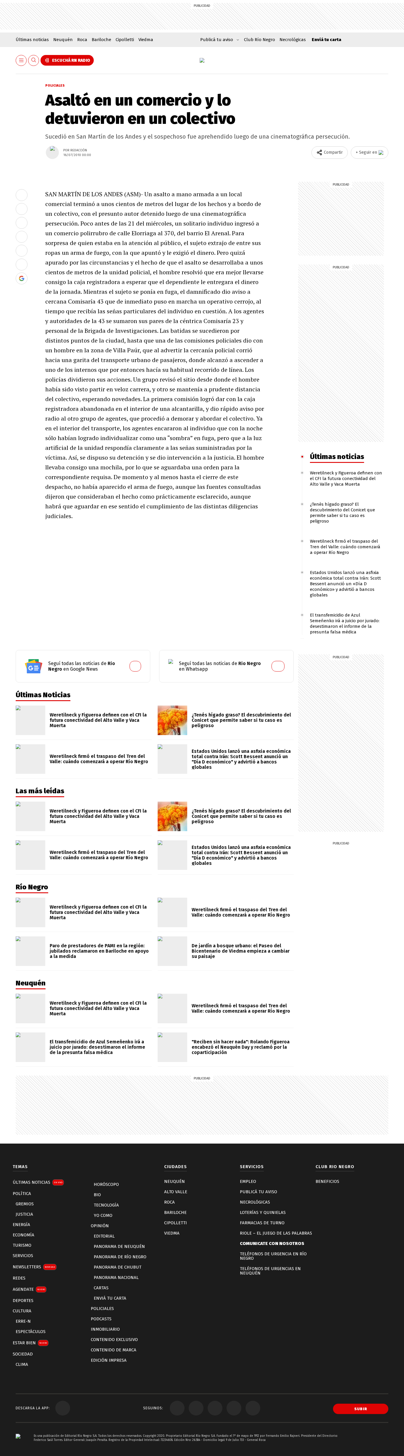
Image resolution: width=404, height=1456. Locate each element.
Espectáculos (31, 1331)
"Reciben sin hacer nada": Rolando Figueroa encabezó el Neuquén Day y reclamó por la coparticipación (241, 1047)
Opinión (100, 1225)
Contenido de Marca (113, 1350)
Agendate (29, 1289)
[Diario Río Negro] (202, 60)
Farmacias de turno (262, 1222)
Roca (82, 39)
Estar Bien (30, 1342)
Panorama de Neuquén (119, 1246)
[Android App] (62, 1408)
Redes (19, 1278)
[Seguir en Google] (22, 278)
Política (22, 1193)
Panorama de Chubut (117, 1267)
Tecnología (106, 1205)
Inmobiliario (105, 1329)
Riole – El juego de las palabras (276, 1233)
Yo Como (103, 1215)
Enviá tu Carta (110, 1298)
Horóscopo (106, 1184)
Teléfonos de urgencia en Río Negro (273, 1256)
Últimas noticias (32, 39)
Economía (23, 1235)
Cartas (101, 1287)
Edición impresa (109, 1360)
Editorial (104, 1236)
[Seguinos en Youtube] (215, 1408)
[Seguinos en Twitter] (196, 1408)
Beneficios (327, 1181)
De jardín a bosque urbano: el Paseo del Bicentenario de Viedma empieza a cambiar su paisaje (241, 951)
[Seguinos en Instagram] (234, 1408)
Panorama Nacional (116, 1277)
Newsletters (34, 1266)
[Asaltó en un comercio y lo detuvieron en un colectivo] (22, 195)
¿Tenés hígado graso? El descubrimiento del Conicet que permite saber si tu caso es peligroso (342, 513)
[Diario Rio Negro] (18, 1445)
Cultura (22, 1311)
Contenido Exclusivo (114, 1339)
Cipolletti (125, 39)
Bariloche (101, 39)
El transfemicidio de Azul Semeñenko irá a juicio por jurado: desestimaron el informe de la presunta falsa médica (344, 623)
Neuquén (63, 39)
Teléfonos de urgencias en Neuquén (270, 1271)
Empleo (248, 1181)
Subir (360, 1409)
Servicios (23, 1255)
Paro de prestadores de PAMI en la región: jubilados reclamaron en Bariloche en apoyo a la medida (99, 951)
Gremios (25, 1204)
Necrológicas (292, 39)
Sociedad (23, 1354)
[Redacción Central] (52, 152)
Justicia (24, 1214)
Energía (21, 1224)
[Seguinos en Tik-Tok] (252, 1408)
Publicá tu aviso (258, 1191)
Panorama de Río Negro (120, 1256)
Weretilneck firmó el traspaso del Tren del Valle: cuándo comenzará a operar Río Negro (345, 547)
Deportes (23, 1300)
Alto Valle (175, 1191)
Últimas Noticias (37, 1182)
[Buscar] (33, 60)
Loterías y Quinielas (263, 1212)
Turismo (22, 1245)
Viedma (145, 39)
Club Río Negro (259, 39)
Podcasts (101, 1319)
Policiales (55, 85)
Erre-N (23, 1321)
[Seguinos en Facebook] (177, 1408)
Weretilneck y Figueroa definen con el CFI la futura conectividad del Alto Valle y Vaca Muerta (346, 478)
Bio (97, 1194)
